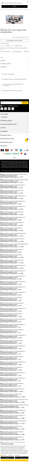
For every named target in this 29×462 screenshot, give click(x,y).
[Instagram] (5, 108)
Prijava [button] (14, 6)
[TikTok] (13, 108)
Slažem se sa (10, 105)
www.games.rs (8, 170)
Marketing (17, 455)
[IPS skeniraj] (14, 157)
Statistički (11, 455)
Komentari (3, 60)
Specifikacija (3, 66)
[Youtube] (9, 108)
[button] (5, 51)
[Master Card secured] (22, 153)
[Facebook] (2, 108)
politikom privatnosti (13, 105)
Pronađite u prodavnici (6, 63)
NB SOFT (17, 170)
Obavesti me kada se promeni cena (21, 37)
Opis (2, 57)
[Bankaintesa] (11, 153)
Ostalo (2, 28)
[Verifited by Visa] (25, 153)
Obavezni (4, 455)
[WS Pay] (25, 150)
